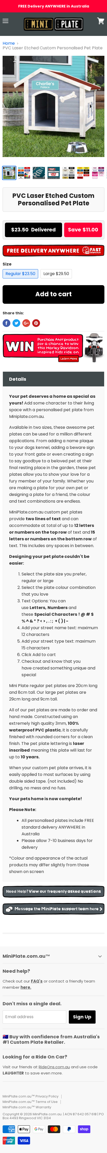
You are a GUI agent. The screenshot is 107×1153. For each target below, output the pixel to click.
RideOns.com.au (54, 1067)
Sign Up (82, 1017)
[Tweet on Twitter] (16, 323)
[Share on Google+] (26, 323)
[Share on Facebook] (6, 323)
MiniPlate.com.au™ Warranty (27, 1107)
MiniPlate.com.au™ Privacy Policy (30, 1096)
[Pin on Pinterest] (36, 323)
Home (9, 43)
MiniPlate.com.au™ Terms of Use (30, 1101)
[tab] (53, 379)
